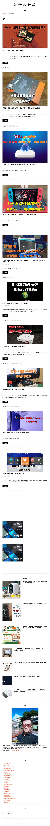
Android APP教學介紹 (10, 320)
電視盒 (13, 125)
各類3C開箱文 (9, 125)
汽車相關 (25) (7, 789)
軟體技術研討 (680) (8, 796)
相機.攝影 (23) (7, 793)
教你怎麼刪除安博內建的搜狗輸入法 (13, 474)
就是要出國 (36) (7, 777)
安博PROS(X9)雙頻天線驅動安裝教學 (14, 346)
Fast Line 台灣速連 (40, 823)
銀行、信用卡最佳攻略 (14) (10, 798)
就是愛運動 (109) (8, 775)
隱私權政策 (31, 823)
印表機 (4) (6, 772)
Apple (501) (6, 765)
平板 (12, 277)
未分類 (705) (7, 782)
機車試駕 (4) (6, 786)
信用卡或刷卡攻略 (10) (9, 770)
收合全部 (9, 763)
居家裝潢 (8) (6, 779)
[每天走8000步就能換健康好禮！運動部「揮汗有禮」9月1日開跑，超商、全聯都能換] (11, 635)
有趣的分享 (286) (8, 781)
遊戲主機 (8, 67)
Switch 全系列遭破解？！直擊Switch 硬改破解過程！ (19, 214)
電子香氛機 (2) (7, 800)
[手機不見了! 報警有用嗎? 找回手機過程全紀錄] (11, 612)
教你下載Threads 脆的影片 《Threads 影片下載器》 (27, 676)
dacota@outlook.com (14, 750)
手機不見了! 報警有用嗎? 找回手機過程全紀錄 (34, 604)
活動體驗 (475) (7, 791)
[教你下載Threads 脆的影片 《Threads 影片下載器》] (7, 680)
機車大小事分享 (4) (8, 784)
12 (15, 495)
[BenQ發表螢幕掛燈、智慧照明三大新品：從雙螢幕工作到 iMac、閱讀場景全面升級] (7, 653)
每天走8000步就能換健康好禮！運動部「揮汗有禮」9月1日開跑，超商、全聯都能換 (35, 627)
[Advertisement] (11, 507)
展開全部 (4, 763)
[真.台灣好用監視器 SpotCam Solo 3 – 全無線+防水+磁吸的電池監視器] (11, 590)
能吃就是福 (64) (7, 795)
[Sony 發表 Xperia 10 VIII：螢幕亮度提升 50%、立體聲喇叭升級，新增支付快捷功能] (7, 694)
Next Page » (22, 495)
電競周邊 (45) (7, 802)
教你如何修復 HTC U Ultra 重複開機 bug (15, 432)
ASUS (15, 320)
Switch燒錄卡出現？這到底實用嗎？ (13, 50)
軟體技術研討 (19, 320)
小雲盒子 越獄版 (15, 126)
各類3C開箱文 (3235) (8, 774)
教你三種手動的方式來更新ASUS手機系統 (15, 303)
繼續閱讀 (5, 62)
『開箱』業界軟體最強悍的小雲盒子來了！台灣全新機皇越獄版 (21, 108)
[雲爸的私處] (25, 6)
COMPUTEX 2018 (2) (9, 767)
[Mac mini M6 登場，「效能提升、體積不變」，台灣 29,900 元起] (7, 667)
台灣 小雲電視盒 (9, 126)
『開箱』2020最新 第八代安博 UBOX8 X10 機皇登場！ (19, 164)
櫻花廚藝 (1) (6, 788)
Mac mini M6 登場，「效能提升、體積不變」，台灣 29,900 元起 (30, 662)
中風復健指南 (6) (7, 768)
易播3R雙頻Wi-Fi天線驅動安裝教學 (13, 389)
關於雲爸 (27, 823)
